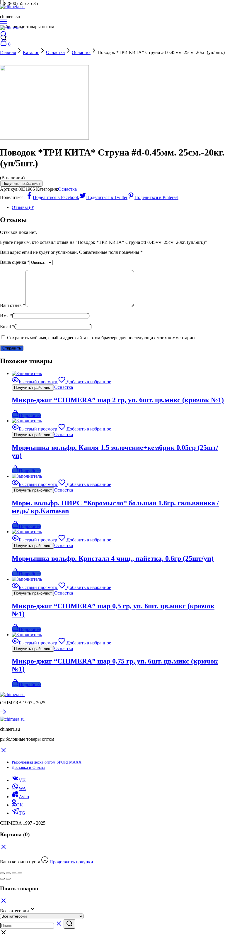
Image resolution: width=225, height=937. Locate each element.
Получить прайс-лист (21, 183)
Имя (6, 315)
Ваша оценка (15, 262)
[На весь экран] (8, 873)
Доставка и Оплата (28, 767)
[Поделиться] (14, 873)
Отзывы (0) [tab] (23, 207)
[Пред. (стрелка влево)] (2, 878)
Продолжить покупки (71, 861)
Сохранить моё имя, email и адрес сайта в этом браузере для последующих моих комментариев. (102, 337)
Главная (8, 52)
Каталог (31, 52)
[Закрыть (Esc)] (20, 873)
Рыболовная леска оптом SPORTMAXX (46, 762)
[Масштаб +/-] (2, 873)
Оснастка (55, 52)
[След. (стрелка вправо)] (8, 878)
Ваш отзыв (12, 305)
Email (7, 326)
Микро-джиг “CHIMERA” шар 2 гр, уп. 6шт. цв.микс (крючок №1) (118, 400)
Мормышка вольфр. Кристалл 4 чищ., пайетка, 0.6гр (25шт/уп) (113, 558)
